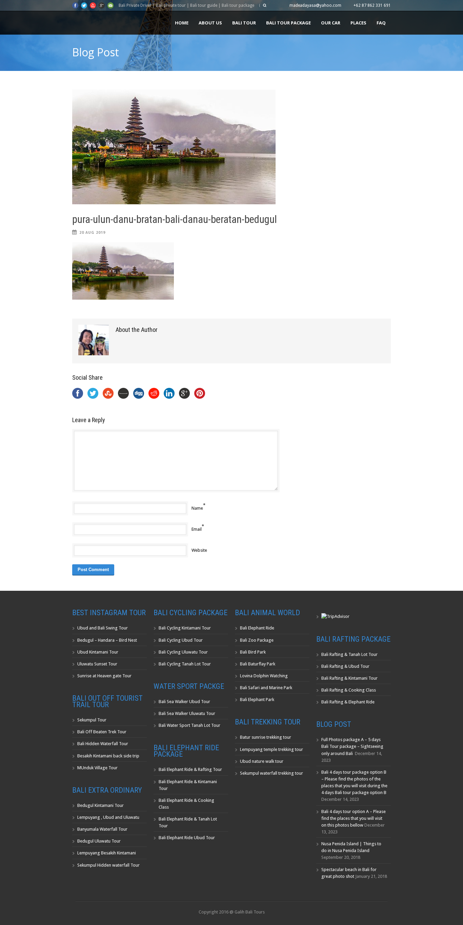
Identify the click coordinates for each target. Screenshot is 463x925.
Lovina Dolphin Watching (264, 675)
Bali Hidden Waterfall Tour (102, 743)
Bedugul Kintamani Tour (100, 805)
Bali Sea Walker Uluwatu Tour (187, 713)
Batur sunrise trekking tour (265, 737)
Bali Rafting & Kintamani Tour (349, 678)
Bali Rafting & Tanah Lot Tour (349, 654)
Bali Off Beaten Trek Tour (101, 731)
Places (358, 23)
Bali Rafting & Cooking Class (348, 690)
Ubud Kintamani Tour (97, 652)
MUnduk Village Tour (97, 767)
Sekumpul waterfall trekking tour (271, 773)
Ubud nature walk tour (261, 761)
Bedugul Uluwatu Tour (99, 841)
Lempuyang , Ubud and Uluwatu (108, 817)
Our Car (330, 23)
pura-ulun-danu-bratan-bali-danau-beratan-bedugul (174, 219)
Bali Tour (244, 23)
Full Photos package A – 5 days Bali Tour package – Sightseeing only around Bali (352, 746)
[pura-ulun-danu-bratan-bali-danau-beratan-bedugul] (231, 147)
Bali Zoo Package (257, 640)
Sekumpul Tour (91, 719)
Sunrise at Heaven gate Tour (104, 675)
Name (197, 508)
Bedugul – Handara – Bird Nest (107, 640)
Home (181, 23)
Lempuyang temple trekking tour (271, 749)
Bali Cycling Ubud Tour (181, 640)
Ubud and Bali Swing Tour (102, 627)
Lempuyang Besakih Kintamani (106, 852)
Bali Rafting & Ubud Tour (345, 666)
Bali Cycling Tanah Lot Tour (185, 663)
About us (210, 23)
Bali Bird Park (253, 652)
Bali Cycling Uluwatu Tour (183, 652)
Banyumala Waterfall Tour (102, 829)
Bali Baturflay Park (257, 663)
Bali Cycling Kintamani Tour (185, 627)
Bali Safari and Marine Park (266, 687)
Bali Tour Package (288, 23)
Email (197, 529)
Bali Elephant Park (257, 699)
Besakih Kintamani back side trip (108, 755)
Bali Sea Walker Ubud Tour (184, 701)
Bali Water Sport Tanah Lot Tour (189, 725)
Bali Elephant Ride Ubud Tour (187, 837)
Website (199, 550)
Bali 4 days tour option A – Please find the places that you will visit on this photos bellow (353, 818)
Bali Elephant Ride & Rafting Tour (190, 769)
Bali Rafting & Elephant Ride (348, 701)
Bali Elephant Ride (257, 627)
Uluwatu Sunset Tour (97, 663)
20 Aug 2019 (92, 232)
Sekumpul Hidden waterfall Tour (108, 865)
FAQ (381, 23)
